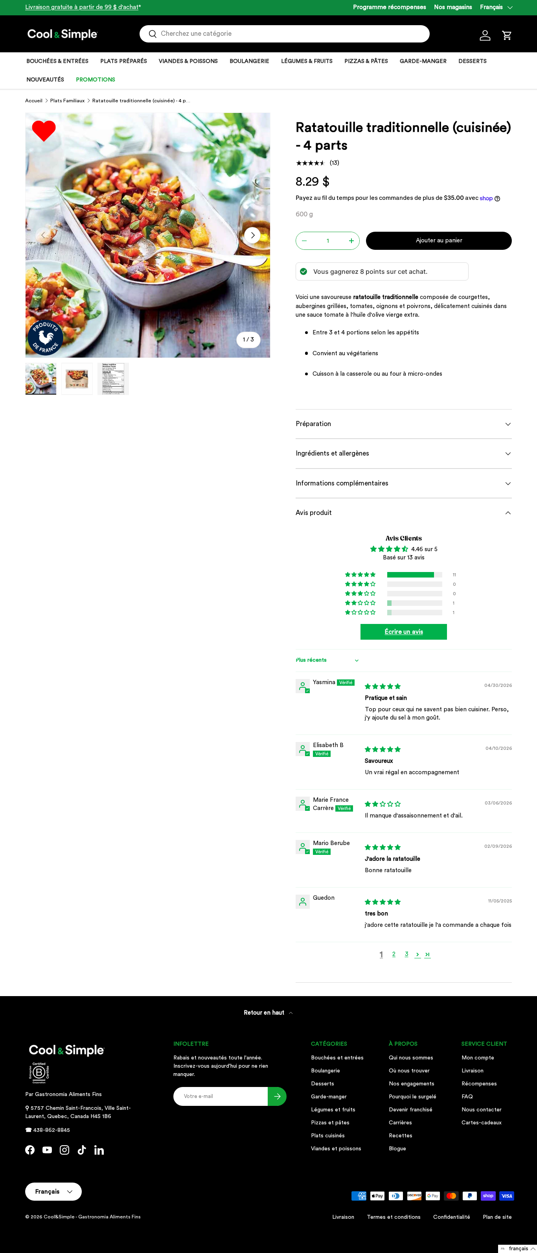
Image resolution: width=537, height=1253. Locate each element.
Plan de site (497, 1217)
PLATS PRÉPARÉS (123, 61)
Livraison (473, 1071)
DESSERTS (472, 61)
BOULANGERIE (249, 61)
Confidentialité (451, 1217)
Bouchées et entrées (337, 1058)
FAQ (467, 1097)
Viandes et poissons (336, 1149)
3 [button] (406, 954)
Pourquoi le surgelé (412, 1097)
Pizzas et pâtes (330, 1123)
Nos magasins (453, 7)
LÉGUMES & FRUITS (307, 61)
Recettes (400, 1136)
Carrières (400, 1123)
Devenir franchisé (410, 1110)
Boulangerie (325, 1071)
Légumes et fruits (333, 1110)
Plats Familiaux (67, 100)
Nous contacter (482, 1110)
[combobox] (285, 33)
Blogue (397, 1149)
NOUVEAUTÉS (45, 80)
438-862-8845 (51, 1130)
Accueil (33, 100)
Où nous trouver (409, 1071)
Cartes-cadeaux (482, 1123)
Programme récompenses (389, 7)
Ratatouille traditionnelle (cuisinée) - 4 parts (142, 100)
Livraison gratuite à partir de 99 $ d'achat (81, 7)
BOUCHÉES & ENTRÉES (57, 61)
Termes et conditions (394, 1217)
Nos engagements (411, 1084)
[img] (383, 687)
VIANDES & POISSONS (188, 61)
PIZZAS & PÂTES (366, 61)
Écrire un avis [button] (404, 632)
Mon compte (478, 1058)
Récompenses (479, 1084)
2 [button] (393, 954)
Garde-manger (329, 1097)
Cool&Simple (59, 1216)
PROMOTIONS (95, 80)
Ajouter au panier (439, 241)
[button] (507, 35)
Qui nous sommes (411, 1058)
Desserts (322, 1084)
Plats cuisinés (328, 1136)
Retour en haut (265, 1013)
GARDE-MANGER (423, 61)
